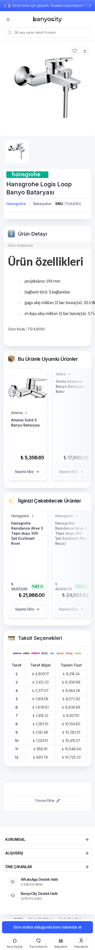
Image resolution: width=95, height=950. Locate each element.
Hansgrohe (16, 203)
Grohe (61, 374)
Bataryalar (42, 203)
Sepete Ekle (24, 471)
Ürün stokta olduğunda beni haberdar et (47, 927)
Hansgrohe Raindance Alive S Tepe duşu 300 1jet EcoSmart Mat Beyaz (71, 533)
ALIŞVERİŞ (14, 853)
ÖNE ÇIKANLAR (18, 867)
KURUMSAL (15, 839)
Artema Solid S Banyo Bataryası (25, 422)
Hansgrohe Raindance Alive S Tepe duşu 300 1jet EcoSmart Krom (27, 533)
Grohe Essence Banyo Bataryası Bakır (70, 386)
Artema (17, 413)
